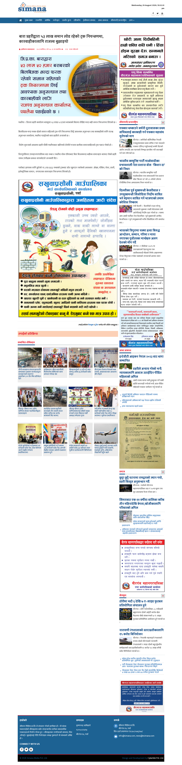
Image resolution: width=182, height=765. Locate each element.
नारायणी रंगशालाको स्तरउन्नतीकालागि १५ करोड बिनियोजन (141, 632)
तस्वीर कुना (66, 20)
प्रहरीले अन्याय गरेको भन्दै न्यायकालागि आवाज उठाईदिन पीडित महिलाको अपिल (140, 372)
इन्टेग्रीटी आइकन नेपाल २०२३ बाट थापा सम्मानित (141, 358)
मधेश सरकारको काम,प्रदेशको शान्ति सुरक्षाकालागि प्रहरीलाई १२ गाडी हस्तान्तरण (141, 523)
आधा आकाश (103, 20)
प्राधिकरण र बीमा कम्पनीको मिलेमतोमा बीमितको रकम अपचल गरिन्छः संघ (53, 372)
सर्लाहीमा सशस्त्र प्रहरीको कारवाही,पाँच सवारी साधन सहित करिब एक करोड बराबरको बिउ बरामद (53, 412)
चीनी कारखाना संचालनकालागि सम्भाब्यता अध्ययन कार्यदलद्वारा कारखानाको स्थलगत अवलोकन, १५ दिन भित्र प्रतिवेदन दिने (29, 374)
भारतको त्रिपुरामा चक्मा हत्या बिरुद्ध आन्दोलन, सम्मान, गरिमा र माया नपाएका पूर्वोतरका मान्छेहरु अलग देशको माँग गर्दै (139, 236)
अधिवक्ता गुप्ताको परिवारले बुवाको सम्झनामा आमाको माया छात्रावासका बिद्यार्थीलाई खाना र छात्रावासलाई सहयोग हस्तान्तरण (142, 531)
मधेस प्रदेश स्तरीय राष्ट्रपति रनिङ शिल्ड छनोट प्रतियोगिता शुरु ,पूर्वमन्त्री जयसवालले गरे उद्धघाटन (141, 659)
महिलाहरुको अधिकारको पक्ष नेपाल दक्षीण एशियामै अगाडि (141, 401)
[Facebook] (153, 14)
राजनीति (39, 20)
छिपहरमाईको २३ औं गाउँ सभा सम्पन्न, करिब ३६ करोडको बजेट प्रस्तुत (80, 372)
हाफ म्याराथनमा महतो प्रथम (132, 406)
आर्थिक (47, 20)
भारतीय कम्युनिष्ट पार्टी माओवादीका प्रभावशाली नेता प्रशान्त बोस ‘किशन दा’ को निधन (142, 165)
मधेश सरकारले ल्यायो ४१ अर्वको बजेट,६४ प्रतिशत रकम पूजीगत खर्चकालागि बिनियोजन (80, 448)
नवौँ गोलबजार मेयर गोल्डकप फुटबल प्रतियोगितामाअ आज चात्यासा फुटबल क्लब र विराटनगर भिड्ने (142, 665)
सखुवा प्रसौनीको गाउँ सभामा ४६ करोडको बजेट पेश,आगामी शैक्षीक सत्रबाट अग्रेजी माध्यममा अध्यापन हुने (55, 449)
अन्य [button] (131, 20)
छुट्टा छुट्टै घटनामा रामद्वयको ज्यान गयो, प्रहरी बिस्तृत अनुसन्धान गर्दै (141, 479)
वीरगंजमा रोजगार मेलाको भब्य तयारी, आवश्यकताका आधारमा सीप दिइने (106, 372)
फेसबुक (90, 324)
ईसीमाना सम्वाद (89, 20)
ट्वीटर (96, 324)
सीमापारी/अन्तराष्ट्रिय (118, 20)
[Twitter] (158, 14)
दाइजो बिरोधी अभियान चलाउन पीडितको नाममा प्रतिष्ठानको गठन (140, 395)
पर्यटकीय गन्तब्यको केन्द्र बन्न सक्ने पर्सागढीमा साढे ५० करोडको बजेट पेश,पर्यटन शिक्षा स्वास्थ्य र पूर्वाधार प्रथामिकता (105, 412)
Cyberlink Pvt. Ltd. (156, 758)
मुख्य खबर (29, 20)
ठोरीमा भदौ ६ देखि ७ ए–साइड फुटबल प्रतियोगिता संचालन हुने (141, 603)
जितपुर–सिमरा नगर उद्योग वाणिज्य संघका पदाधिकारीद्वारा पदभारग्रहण (29, 411)
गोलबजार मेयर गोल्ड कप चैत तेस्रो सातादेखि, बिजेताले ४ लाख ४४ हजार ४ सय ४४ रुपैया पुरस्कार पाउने (142, 671)
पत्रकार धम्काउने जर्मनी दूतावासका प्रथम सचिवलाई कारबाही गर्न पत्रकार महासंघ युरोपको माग (142, 132)
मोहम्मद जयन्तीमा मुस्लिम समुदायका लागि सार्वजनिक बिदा (147, 516)
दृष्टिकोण (77, 20)
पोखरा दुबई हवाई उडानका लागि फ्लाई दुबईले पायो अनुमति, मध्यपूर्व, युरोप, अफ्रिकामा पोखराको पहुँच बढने (106, 449)
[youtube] (162, 14)
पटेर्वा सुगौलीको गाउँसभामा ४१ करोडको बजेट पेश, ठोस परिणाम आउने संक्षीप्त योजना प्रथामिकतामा (29, 449)
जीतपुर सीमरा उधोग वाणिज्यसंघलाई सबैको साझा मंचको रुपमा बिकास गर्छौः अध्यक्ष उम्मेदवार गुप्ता (79, 412)
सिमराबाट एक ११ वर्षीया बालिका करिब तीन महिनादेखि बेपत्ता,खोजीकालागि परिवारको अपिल (141, 503)
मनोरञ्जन (56, 20)
